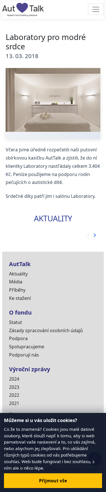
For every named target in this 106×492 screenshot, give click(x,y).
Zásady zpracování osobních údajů (46, 330)
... (10, 411)
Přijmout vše (53, 480)
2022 (14, 395)
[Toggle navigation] (96, 9)
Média (15, 282)
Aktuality (18, 274)
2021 (14, 403)
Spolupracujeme (26, 346)
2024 (14, 379)
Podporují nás (24, 355)
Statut (15, 322)
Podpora (18, 338)
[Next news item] (94, 235)
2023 (14, 387)
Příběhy (17, 290)
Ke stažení (20, 298)
